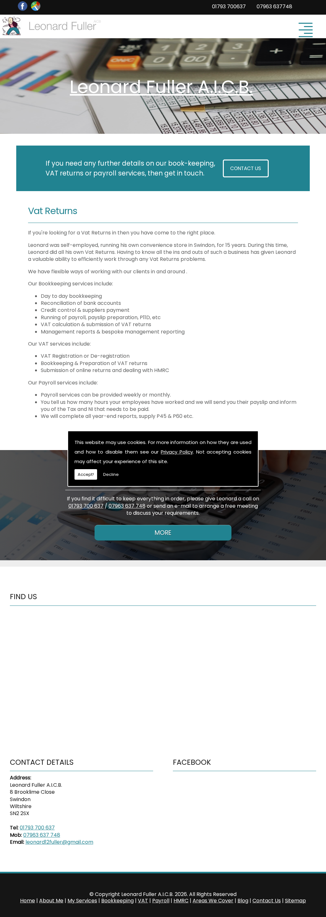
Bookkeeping (117, 900)
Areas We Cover (213, 900)
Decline (111, 474)
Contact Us (245, 168)
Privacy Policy (177, 451)
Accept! (86, 474)
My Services (82, 900)
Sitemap (295, 900)
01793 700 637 (85, 506)
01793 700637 (229, 6)
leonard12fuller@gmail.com (59, 842)
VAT (143, 900)
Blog (242, 900)
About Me (51, 900)
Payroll (160, 900)
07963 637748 (274, 6)
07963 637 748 (127, 506)
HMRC (181, 900)
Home (27, 900)
